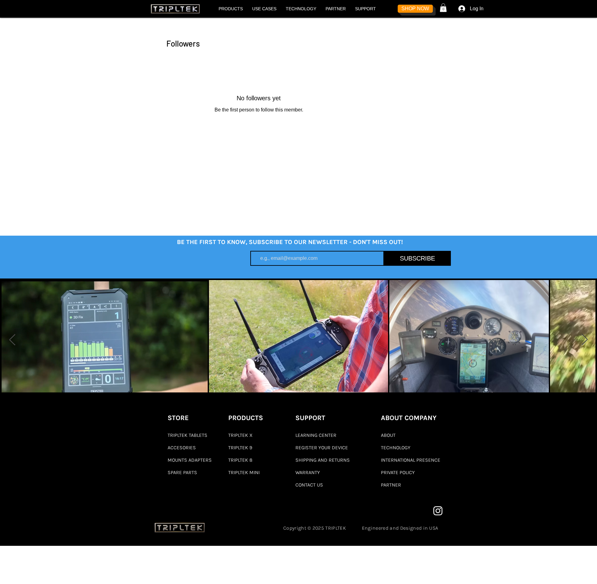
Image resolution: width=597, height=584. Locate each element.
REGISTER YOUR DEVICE (321, 447)
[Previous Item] (12, 340)
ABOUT (388, 435)
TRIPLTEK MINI (244, 472)
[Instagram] (438, 511)
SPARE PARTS (182, 472)
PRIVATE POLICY (398, 472)
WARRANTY (307, 472)
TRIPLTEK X (240, 435)
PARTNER (391, 485)
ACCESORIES (182, 447)
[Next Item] (584, 340)
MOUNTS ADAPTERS (189, 460)
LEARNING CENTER (315, 435)
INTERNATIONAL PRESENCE (410, 460)
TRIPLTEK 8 (240, 460)
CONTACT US (309, 485)
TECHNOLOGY (395, 447)
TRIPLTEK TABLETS (187, 435)
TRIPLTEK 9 (240, 447)
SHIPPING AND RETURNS (322, 460)
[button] (231, 8)
